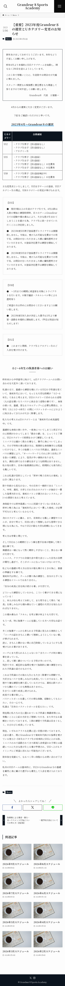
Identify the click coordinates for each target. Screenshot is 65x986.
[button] (12, 807)
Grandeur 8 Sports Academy (32, 6)
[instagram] (34, 978)
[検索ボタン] (5, 6)
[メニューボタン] (59, 6)
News (8, 39)
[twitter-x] (30, 978)
